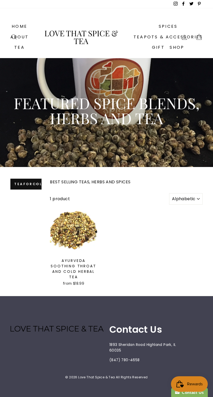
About (19, 37)
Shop (177, 47)
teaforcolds (28, 184)
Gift (158, 47)
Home (19, 26)
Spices (168, 26)
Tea (19, 47)
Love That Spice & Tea (81, 37)
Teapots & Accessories (168, 37)
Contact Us (191, 392)
